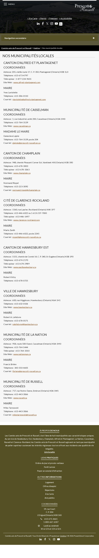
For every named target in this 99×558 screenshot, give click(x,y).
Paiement (53, 18)
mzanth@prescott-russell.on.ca (27, 237)
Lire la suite (49, 452)
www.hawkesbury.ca (22, 307)
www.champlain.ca (22, 173)
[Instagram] (51, 23)
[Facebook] (42, 23)
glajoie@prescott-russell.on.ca (26, 143)
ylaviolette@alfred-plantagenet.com (29, 99)
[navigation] (84, 8)
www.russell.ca (20, 398)
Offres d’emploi (49, 486)
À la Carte (33, 18)
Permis (43, 18)
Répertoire (49, 490)
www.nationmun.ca (22, 354)
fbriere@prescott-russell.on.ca (27, 371)
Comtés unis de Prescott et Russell (16, 48)
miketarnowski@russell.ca (25, 414)
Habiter (36, 48)
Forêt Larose (49, 467)
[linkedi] (38, 23)
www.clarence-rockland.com (26, 220)
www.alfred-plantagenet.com (26, 82)
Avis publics (50, 498)
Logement (49, 482)
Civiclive (63, 536)
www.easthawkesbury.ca (24, 267)
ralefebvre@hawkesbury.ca (25, 324)
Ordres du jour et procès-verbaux (49, 463)
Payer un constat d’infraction (49, 471)
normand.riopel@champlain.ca (26, 190)
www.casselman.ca (22, 126)
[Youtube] (56, 23)
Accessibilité (66, 18)
